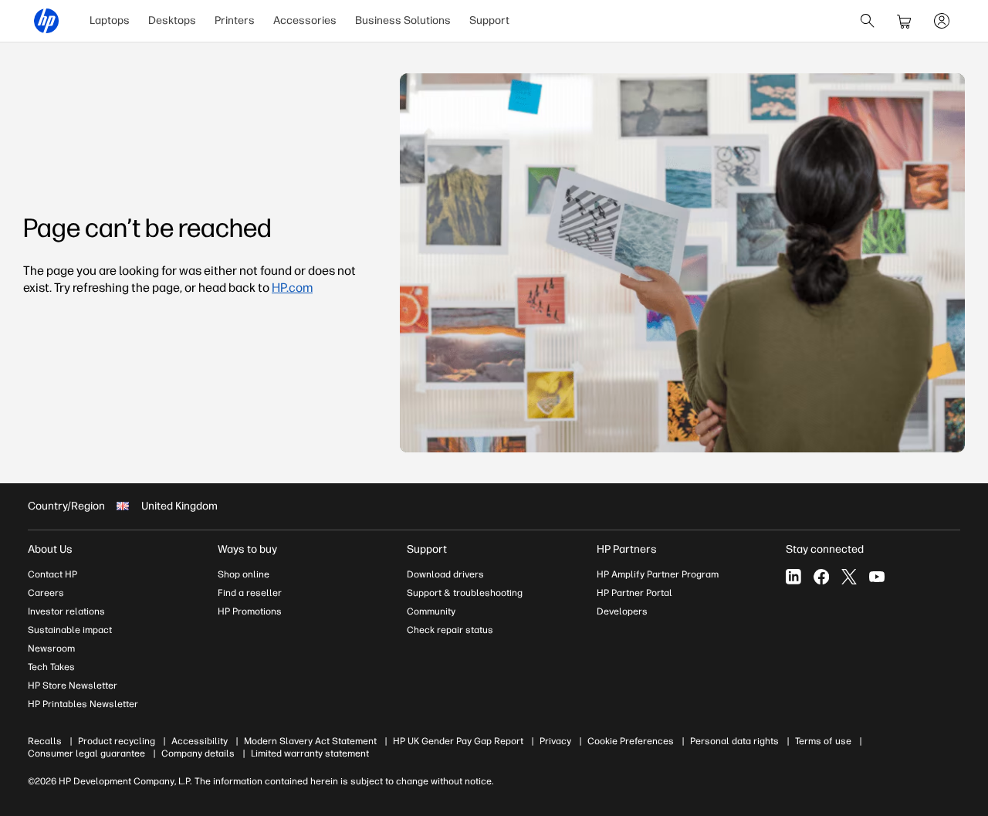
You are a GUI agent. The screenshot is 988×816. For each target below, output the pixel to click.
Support (489, 20)
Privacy (555, 741)
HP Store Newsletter (72, 685)
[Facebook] (821, 576)
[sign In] (941, 20)
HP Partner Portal (634, 592)
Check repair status (450, 630)
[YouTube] (877, 576)
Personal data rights (734, 741)
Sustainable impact (70, 630)
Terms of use (823, 741)
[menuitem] (109, 20)
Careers (46, 592)
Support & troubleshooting (465, 592)
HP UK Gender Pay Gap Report (458, 741)
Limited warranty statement (310, 753)
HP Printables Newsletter (83, 704)
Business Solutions (403, 20)
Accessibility (199, 741)
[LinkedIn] (793, 576)
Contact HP (52, 574)
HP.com (292, 287)
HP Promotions (250, 611)
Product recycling (116, 741)
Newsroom (51, 648)
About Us (50, 549)
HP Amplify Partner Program (658, 574)
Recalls (45, 741)
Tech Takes (51, 667)
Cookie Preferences (630, 741)
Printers (235, 20)
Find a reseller (250, 592)
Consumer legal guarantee (86, 753)
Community (431, 611)
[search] (867, 20)
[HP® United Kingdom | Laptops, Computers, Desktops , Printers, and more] (46, 20)
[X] (849, 576)
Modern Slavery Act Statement (310, 741)
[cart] (904, 20)
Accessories (305, 20)
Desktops (172, 20)
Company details (198, 753)
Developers (622, 611)
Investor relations (66, 611)
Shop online (243, 574)
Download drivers (445, 574)
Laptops (110, 20)
